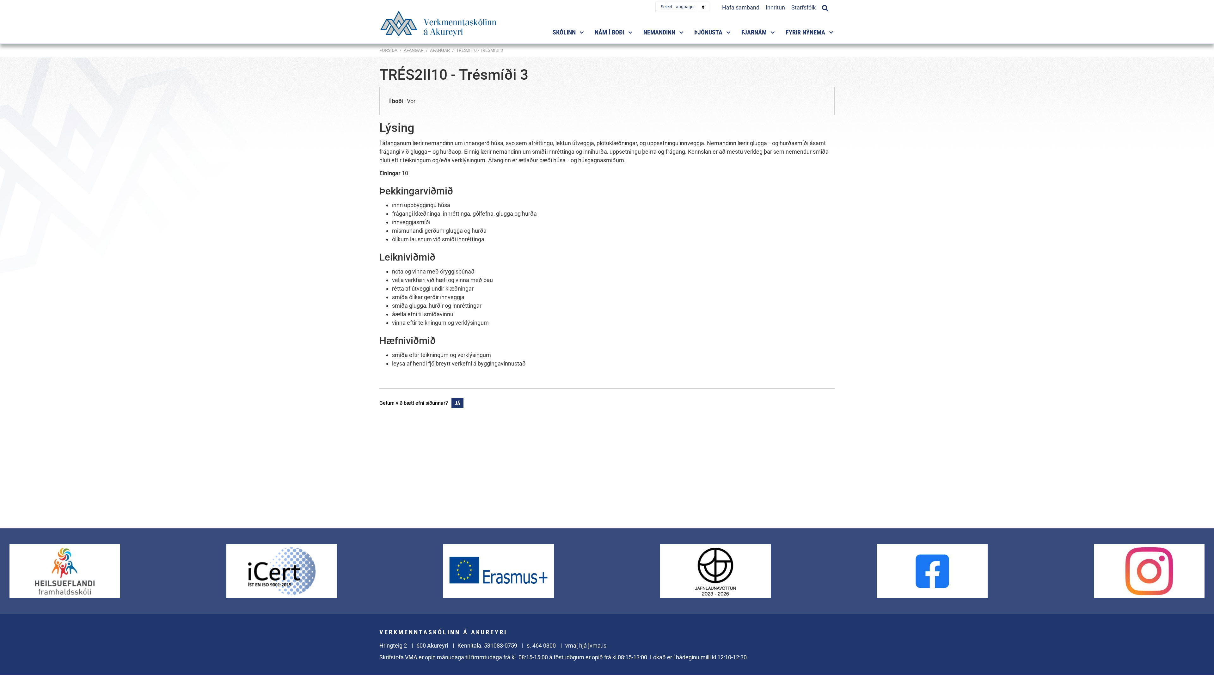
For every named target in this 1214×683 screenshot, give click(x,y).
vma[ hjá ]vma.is (585, 645)
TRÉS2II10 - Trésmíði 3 (479, 50)
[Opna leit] (825, 7)
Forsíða (388, 50)
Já (457, 403)
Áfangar (414, 50)
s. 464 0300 (541, 645)
